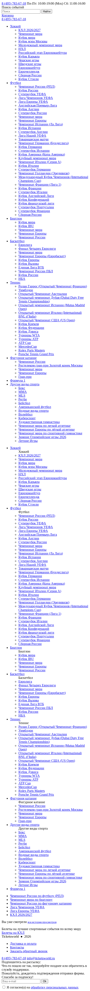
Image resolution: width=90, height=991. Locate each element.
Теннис (15, 282)
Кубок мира (26, 37)
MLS (21, 395)
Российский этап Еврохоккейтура (42, 52)
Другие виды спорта (24, 384)
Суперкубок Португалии (36, 207)
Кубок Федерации (31, 327)
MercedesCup (27, 346)
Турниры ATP (28, 339)
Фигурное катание (23, 358)
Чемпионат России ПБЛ (35, 271)
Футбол (15, 83)
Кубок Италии (28, 165)
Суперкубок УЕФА (32, 94)
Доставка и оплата (23, 943)
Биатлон (16, 218)
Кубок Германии (30, 147)
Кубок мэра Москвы (32, 41)
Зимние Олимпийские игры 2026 (42, 437)
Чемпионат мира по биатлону (31, 899)
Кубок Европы (28, 260)
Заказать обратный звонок (29, 951)
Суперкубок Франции (34, 211)
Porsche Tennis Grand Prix (36, 354)
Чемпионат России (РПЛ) (36, 86)
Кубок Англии (28, 109)
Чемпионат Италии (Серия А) (39, 162)
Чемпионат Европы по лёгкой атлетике (46, 429)
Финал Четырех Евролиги (37, 248)
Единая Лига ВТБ (31, 267)
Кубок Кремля (28, 324)
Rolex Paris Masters (31, 350)
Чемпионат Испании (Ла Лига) (40, 124)
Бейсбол (24, 403)
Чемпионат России (31, 237)
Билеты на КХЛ (13, 932)
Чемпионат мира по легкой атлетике (44, 425)
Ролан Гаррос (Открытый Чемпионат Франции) (52, 286)
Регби (22, 399)
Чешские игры (28, 60)
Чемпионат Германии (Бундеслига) (43, 143)
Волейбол (25, 414)
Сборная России (30, 75)
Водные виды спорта (33, 410)
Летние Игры (28, 441)
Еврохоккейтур (29, 67)
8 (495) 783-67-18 (14, 3)
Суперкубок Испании (34, 150)
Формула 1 (17, 380)
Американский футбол (34, 407)
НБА (21, 279)
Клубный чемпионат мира (37, 158)
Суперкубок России (32, 113)
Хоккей (15, 26)
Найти (46, 11)
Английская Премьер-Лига (37, 105)
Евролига (25, 245)
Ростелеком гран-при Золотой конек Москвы (50, 365)
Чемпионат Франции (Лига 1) (39, 184)
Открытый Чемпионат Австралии (42, 294)
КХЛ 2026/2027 (29, 30)
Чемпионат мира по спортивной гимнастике (50, 433)
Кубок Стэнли (28, 79)
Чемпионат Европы (32, 120)
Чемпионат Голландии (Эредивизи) (43, 173)
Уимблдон (25, 290)
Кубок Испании (29, 128)
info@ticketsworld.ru (41, 958)
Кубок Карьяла (29, 56)
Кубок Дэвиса (28, 331)
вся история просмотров (42, 922)
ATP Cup (24, 343)
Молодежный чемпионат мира (40, 45)
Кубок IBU (26, 226)
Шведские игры (29, 64)
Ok (44, 981)
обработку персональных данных (54, 987)
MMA (22, 392)
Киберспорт (27, 418)
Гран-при (25, 376)
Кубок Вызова (28, 263)
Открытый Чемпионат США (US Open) (46, 320)
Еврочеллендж (28, 71)
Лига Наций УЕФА (32, 135)
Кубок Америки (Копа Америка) (41, 154)
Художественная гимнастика (39, 422)
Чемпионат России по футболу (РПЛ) (37, 896)
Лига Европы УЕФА (33, 101)
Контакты (17, 947)
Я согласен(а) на (42, 987)
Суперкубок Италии (33, 192)
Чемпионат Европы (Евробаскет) (42, 256)
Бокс (21, 388)
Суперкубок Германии (34, 169)
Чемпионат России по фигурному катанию (41, 903)
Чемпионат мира (30, 34)
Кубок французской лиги (36, 203)
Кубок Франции (29, 188)
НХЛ (22, 49)
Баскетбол (17, 241)
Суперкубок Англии (33, 132)
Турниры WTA (29, 335)
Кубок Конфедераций (33, 199)
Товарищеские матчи (33, 139)
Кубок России (28, 90)
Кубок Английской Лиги (36, 196)
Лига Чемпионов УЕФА (35, 98)
